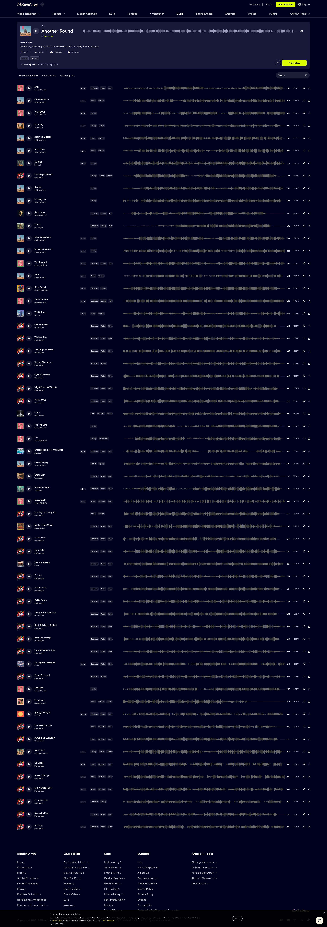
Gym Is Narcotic (42, 375)
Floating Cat (40, 199)
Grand (37, 412)
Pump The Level (42, 675)
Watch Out (39, 112)
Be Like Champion (42, 362)
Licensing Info (67, 75)
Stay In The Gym (42, 775)
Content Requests (27, 883)
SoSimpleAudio (49, 36)
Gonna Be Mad (41, 813)
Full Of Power (40, 600)
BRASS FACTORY (42, 713)
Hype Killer (39, 550)
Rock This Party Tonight (45, 625)
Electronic (94, 88)
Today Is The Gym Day (45, 612)
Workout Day (40, 337)
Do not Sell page (108, 921)
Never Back (39, 500)
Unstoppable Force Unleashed (48, 450)
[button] (125, 923)
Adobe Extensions (27, 878)
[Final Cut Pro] (120, 883)
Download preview (29, 64)
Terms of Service (147, 883)
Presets (57, 13)
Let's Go (38, 162)
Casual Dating (41, 462)
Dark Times (39, 212)
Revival (37, 187)
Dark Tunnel (40, 287)
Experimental (103, 439)
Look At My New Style (44, 650)
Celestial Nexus (41, 99)
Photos (252, 13)
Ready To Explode (42, 137)
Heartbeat (39, 700)
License (141, 899)
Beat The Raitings (42, 637)
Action (24, 58)
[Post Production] (124, 899)
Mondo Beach (41, 299)
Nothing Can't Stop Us (45, 512)
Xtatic (37, 224)
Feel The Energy (42, 562)
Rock (92, 414)
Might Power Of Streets (45, 387)
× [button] (324, 913)
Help (140, 862)
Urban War (39, 475)
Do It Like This (41, 800)
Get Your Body (41, 324)
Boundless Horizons (43, 249)
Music (179, 13)
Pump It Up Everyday (44, 738)
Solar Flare (39, 149)
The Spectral (40, 262)
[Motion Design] (122, 894)
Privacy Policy (145, 894)
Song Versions (49, 75)
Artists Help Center (148, 867)
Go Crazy (38, 763)
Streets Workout (42, 487)
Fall (36, 437)
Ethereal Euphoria (42, 237)
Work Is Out (40, 400)
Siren (36, 274)
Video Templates (27, 13)
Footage (132, 13)
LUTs (112, 13)
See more (95, 46)
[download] (309, 88)
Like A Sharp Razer (43, 788)
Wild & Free (40, 312)
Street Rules (40, 587)
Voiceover (158, 13)
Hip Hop (35, 58)
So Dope (38, 825)
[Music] (112, 905)
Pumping (38, 124)
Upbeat (103, 301)
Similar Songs (28, 75)
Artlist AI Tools (298, 13)
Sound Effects (204, 13)
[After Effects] (120, 867)
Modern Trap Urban (43, 525)
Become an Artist (147, 878)
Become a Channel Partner (32, 904)
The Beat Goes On (43, 725)
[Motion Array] (120, 862)
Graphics (230, 13)
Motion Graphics (87, 13)
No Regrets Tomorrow (44, 663)
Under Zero (39, 537)
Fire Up (37, 575)
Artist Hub (143, 872)
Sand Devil (39, 750)
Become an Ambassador (31, 899)
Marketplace (24, 867)
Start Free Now (286, 4)
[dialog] (163, 918)
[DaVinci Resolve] (124, 878)
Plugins (273, 13)
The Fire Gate (40, 425)
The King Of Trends (43, 174)
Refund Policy (145, 888)
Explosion (38, 688)
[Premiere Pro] (120, 872)
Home (20, 862)
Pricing (21, 888)
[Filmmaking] (119, 888)
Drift (36, 87)
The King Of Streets (43, 350)
